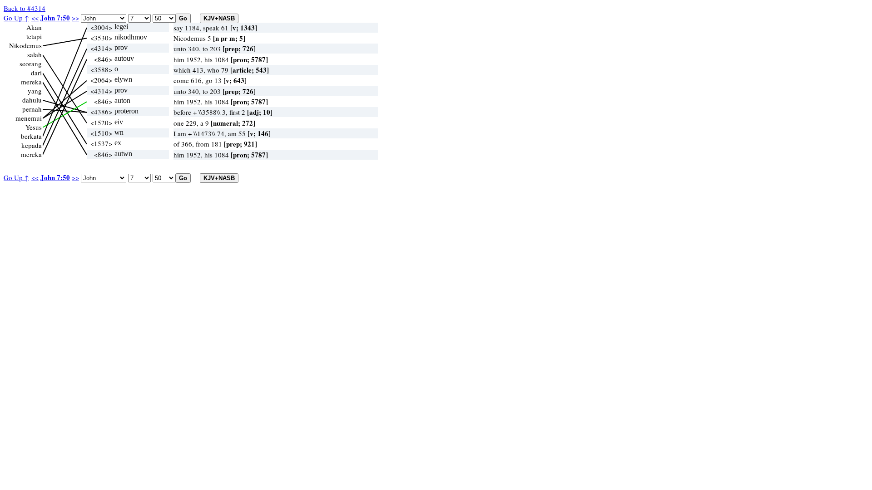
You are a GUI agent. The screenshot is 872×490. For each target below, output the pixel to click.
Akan (34, 27)
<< (35, 17)
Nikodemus (25, 45)
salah (34, 54)
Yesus (33, 127)
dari (36, 72)
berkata (31, 136)
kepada (31, 145)
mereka (31, 81)
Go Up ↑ (16, 17)
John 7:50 (55, 18)
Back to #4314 (24, 8)
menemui (28, 117)
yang (35, 90)
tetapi (34, 36)
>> (75, 17)
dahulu (32, 99)
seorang (31, 63)
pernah (32, 108)
